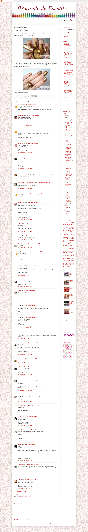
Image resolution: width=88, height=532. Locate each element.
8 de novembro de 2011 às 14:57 (25, 301)
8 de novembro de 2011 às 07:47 (25, 139)
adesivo (72, 222)
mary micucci (21, 405)
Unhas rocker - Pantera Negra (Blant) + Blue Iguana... (68, 127)
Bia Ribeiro (20, 464)
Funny (19, 290)
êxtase (70, 237)
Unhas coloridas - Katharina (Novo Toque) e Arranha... (69, 186)
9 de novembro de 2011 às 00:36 (25, 425)
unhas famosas (70, 264)
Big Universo (66, 225)
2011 (65, 117)
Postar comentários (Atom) (24, 496)
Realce (68, 256)
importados (23, 97)
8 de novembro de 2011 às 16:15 (25, 313)
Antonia (19, 416)
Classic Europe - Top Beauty (68, 152)
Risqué (64, 258)
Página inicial (37, 493)
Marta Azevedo (21, 202)
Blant (73, 225)
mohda (69, 251)
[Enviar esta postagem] (29, 96)
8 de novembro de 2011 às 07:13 (25, 111)
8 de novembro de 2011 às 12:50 (25, 247)
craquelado (65, 230)
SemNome (68, 320)
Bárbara (19, 130)
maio (66, 213)
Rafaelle (19, 358)
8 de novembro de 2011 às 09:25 (25, 168)
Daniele (19, 479)
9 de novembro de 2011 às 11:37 (25, 440)
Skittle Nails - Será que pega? (69, 171)
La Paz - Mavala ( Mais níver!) (71, 289)
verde (64, 266)
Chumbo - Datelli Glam (71, 281)
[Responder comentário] (31, 104)
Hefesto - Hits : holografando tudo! (68, 191)
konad (65, 245)
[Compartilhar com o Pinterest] (36, 96)
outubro (67, 203)
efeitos (72, 234)
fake (73, 237)
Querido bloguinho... (67, 82)
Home (14, 23)
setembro (67, 205)
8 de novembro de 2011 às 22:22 (25, 362)
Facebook (66, 36)
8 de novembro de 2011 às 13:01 (25, 260)
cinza (64, 228)
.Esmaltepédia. (67, 68)
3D (63, 222)
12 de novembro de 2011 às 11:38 (25, 488)
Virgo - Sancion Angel (68, 140)
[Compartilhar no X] (34, 96)
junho (66, 211)
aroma (68, 224)
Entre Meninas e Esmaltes (68, 73)
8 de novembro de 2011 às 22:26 (25, 374)
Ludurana (71, 247)
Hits (64, 242)
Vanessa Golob (21, 156)
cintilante (71, 227)
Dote (68, 233)
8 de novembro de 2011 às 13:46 (25, 286)
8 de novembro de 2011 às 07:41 (25, 125)
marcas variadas (68, 248)
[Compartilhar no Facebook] (35, 96)
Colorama (71, 228)
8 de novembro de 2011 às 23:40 (25, 412)
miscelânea (65, 251)
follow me (16, 519)
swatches (68, 263)
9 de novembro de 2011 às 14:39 (25, 460)
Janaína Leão (21, 143)
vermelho (69, 266)
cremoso (71, 230)
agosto (66, 207)
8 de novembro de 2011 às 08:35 (25, 152)
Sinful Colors (71, 261)
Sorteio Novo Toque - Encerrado (69, 143)
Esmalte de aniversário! (71, 311)
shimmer (65, 261)
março (66, 216)
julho (66, 209)
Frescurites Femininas (66, 44)
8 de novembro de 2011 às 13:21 (25, 275)
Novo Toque (67, 252)
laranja (64, 247)
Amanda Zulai (21, 342)
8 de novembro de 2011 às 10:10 (25, 198)
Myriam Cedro (21, 265)
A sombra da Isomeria (68, 58)
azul (72, 224)
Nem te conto (66, 50)
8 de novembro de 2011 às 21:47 (25, 338)
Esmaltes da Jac (21, 115)
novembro (67, 120)
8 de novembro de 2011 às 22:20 (25, 354)
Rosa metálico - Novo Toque (68, 131)
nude (72, 252)
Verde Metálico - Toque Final (68, 201)
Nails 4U (66, 52)
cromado (64, 231)
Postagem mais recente (20, 493)
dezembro (67, 119)
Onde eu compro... (44, 23)
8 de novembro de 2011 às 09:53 (25, 177)
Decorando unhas (68, 76)
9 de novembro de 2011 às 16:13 (25, 475)
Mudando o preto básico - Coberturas (68, 167)
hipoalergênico (71, 240)
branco (64, 227)
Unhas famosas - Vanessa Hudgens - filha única (69, 179)
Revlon (72, 256)
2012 (65, 115)
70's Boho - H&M (68, 182)
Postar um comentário (21, 491)
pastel (72, 254)
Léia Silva (20, 104)
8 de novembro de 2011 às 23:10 (25, 390)
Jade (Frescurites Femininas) (24, 378)
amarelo (64, 224)
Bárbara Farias (21, 243)
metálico (27, 97)
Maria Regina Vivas (22, 193)
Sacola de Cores (68, 57)
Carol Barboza (21, 395)
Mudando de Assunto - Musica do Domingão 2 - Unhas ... (69, 148)
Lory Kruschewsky (22, 251)
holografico (71, 242)
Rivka (68, 258)
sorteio (64, 263)
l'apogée (72, 245)
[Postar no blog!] (32, 96)
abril (66, 215)
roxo (64, 260)
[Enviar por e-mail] (31, 96)
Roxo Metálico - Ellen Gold (68, 158)
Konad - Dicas (21, 23)
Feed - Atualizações (68, 34)
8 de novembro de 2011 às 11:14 (25, 239)
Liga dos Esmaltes (68, 48)
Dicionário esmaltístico (32, 23)
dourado (18, 97)
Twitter (65, 38)
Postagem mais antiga (53, 493)
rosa (72, 258)
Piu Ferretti (20, 223)
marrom (64, 249)
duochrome (65, 234)
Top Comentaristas (67, 319)
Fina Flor (65, 238)
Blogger (50, 523)
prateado (68, 255)
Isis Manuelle (21, 332)
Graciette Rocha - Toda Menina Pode (26, 182)
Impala (64, 243)
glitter (64, 240)
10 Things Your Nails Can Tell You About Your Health (68, 54)
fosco (72, 238)
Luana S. (20, 279)
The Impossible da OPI (68, 74)
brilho (67, 227)
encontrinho (65, 237)
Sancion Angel (70, 260)
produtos (64, 256)
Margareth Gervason (22, 429)
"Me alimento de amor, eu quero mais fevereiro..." (68, 84)
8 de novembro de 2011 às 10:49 (25, 231)
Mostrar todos (71, 94)
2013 (65, 113)
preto (72, 255)
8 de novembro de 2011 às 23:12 (25, 401)
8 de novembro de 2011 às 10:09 (25, 188)
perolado (64, 255)
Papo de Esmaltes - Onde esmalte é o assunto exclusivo (68, 89)
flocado (68, 238)
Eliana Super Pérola (68, 235)
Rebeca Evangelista (22, 172)
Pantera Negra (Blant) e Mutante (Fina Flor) (69, 174)
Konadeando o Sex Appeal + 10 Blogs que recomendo (69, 162)
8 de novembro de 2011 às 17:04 (25, 327)
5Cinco (67, 222)
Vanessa (19, 444)
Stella (19, 366)
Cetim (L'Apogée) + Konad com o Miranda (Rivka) (69, 137)
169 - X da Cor (68, 133)
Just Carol (20, 399)
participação (65, 254)
